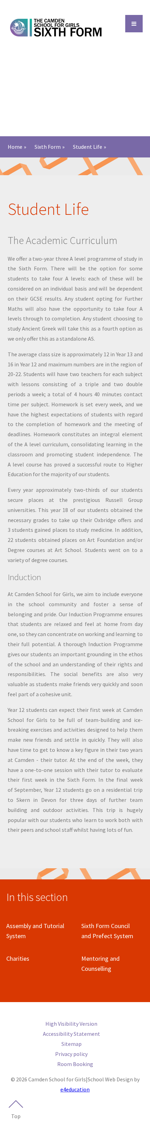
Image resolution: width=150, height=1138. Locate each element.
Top (16, 1116)
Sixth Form (48, 146)
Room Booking (75, 1063)
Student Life (87, 146)
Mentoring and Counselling (100, 963)
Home (15, 146)
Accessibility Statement (71, 1033)
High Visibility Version (71, 1023)
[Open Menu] (134, 23)
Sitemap (71, 1043)
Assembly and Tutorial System (35, 931)
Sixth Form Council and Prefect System (107, 931)
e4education (75, 1089)
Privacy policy (71, 1053)
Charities (17, 958)
